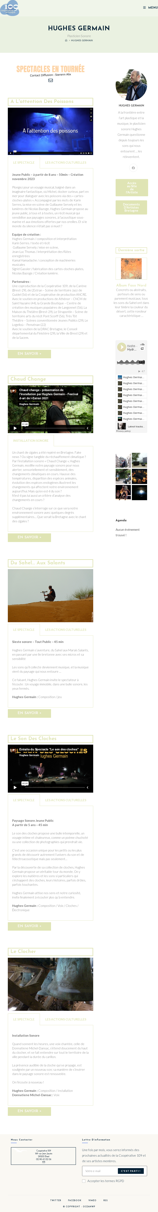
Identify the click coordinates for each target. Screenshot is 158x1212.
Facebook (74, 1200)
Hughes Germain (82, 40)
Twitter (55, 1200)
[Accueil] (66, 40)
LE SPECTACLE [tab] (24, 162)
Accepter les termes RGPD (105, 1181)
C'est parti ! (131, 1170)
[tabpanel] (50, 258)
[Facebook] (133, 168)
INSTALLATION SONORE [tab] (31, 440)
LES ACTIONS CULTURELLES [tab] (65, 162)
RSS (105, 1200)
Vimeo (92, 1200)
